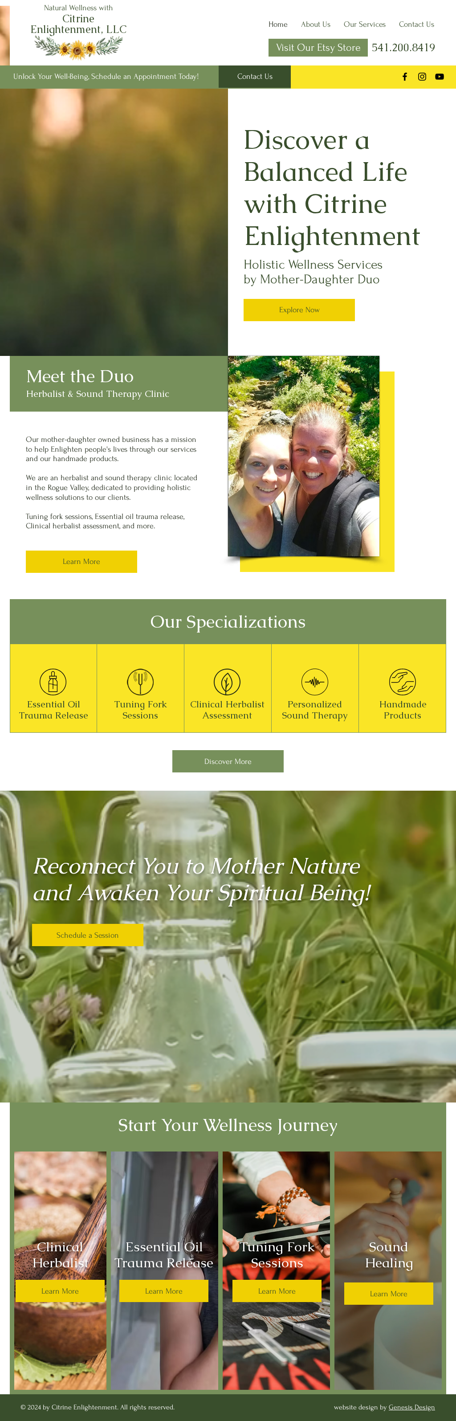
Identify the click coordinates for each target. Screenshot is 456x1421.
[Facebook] (404, 76)
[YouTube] (439, 76)
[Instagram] (422, 76)
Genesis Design (412, 1407)
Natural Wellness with (78, 8)
